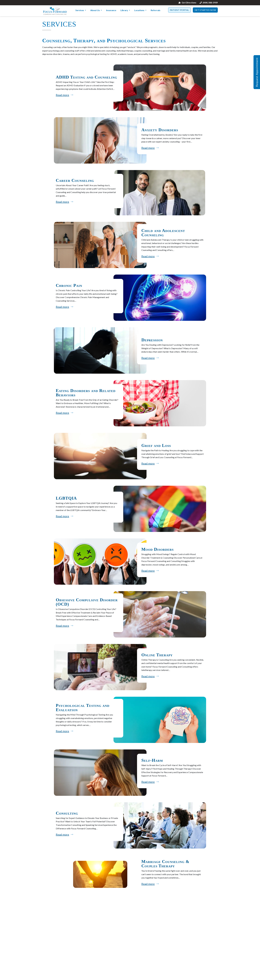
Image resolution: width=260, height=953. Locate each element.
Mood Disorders (157, 549)
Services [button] (79, 10)
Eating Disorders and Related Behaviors (86, 392)
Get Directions (189, 3)
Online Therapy (157, 654)
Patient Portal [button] (179, 10)
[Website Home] (55, 10)
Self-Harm (152, 760)
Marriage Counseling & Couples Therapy (165, 863)
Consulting (67, 813)
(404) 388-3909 (210, 3)
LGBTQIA (66, 498)
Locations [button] (139, 10)
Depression (152, 339)
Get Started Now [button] (205, 10)
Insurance (111, 10)
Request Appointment (256, 72)
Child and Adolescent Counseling (163, 232)
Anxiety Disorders (159, 129)
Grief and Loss (156, 445)
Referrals (155, 10)
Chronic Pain (69, 285)
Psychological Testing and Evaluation (82, 707)
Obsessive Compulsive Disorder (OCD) (87, 602)
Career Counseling (75, 180)
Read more (62, 95)
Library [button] (124, 10)
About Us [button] (95, 10)
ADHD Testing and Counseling (86, 77)
